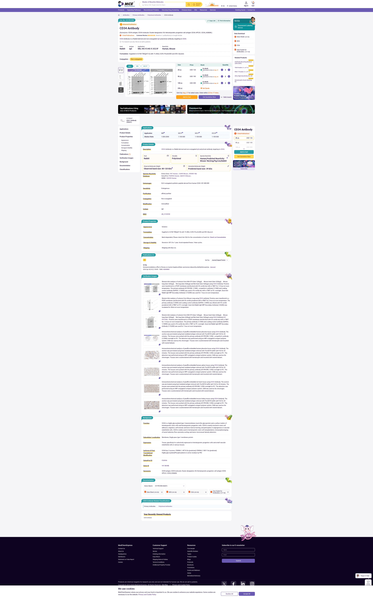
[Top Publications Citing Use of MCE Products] (152, 113)
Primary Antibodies (149, 506)
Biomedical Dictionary (193, 576)
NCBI (167, 466)
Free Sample (191, 548)
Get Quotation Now (244, 156)
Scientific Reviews (192, 551)
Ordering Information (159, 554)
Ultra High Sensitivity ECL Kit (243, 76)
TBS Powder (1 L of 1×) (242, 67)
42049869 (166, 269)
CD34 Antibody (148, 517)
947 (163, 466)
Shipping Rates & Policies (160, 559)
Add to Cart (244, 152)
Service (245, 27)
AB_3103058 (165, 214)
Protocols (190, 562)
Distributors (121, 556)
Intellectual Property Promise (161, 565)
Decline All (229, 594)
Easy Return (156, 556)
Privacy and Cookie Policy (181, 585)
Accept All (246, 594)
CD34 (121, 39)
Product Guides (192, 556)
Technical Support (158, 548)
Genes (189, 573)
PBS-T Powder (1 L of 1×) (242, 72)
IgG (158, 39)
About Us (121, 551)
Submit (238, 561)
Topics (189, 554)
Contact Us (121, 548)
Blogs (189, 559)
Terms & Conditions (158, 562)
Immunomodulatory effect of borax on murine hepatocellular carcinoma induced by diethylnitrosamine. (176, 267)
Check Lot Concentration (218, 237)
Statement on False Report (126, 559)
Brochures (190, 565)
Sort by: (207, 260)
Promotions (190, 567)
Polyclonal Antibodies (165, 506)
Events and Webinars (193, 570)
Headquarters (122, 554)
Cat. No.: (127, 20)
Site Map (165, 585)
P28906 (164, 460)
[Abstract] (212, 267)
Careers (120, 562)
